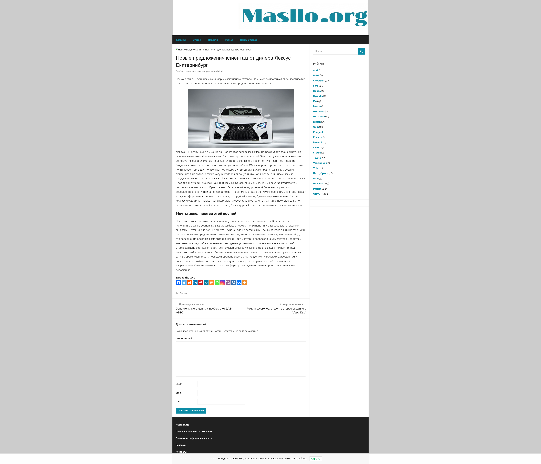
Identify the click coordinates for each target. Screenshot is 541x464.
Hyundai (318, 96)
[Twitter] (184, 282)
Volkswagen (320, 163)
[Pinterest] (200, 282)
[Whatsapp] (217, 282)
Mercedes (319, 111)
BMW (316, 75)
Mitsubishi (319, 116)
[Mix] (211, 282)
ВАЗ (315, 178)
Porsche (317, 137)
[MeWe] (206, 282)
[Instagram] (222, 282)
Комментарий (184, 338)
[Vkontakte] (239, 282)
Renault (317, 142)
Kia (315, 101)
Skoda (316, 147)
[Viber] (228, 282)
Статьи (197, 39)
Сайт (178, 401)
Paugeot (318, 132)
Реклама (181, 445)
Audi (315, 70)
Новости (213, 39)
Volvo (316, 168)
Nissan (317, 121)
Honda (317, 91)
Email (180, 392)
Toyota (317, 157)
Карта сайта (182, 424)
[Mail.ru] (233, 282)
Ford (315, 85)
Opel (316, 126)
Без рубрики (320, 173)
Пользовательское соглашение (194, 431)
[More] (244, 282)
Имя (179, 383)
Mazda (317, 106)
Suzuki (317, 152)
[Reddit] (189, 282)
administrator (218, 71)
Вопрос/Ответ (248, 39)
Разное (229, 39)
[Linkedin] (195, 282)
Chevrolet (318, 80)
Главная (181, 39)
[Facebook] (178, 282)
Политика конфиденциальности (194, 438)
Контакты (181, 451)
